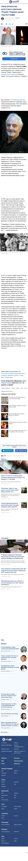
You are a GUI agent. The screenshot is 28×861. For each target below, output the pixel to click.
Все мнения (4, 732)
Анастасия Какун (9, 18)
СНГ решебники (4, 799)
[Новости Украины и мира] (3, 456)
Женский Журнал (5, 843)
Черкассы (3, 775)
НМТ (15, 797)
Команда (16, 742)
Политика (16, 758)
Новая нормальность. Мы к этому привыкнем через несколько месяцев (8, 705)
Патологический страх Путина (9, 713)
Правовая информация (6, 745)
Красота (3, 840)
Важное (3, 459)
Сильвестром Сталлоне (8, 74)
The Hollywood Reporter (17, 100)
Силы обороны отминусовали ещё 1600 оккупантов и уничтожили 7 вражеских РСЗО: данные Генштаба (13, 570)
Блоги (3, 763)
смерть (25, 388)
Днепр (15, 773)
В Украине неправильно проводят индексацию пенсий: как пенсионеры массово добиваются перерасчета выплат (12, 556)
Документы (16, 749)
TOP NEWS (4, 538)
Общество (17, 763)
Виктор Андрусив (5, 651)
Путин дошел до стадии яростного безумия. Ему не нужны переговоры (8, 695)
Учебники (16, 793)
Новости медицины (5, 831)
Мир (2, 761)
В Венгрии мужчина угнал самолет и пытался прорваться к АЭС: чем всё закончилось (12, 582)
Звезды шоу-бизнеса (6, 388)
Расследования (18, 761)
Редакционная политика (6, 391)
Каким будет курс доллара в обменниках (11, 481)
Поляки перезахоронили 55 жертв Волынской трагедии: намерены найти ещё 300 (10, 505)
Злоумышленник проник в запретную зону (11, 586)
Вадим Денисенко (5, 709)
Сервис (15, 808)
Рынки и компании (5, 824)
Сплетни (16, 838)
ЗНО (2, 797)
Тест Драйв (4, 806)
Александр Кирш (5, 728)
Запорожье (3, 773)
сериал (17, 388)
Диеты (2, 817)
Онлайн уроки (4, 795)
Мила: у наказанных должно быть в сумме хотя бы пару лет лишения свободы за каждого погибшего (10, 724)
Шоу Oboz (17, 18)
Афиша (2, 838)
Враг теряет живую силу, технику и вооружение (12, 574)
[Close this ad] (27, 853)
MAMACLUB (16, 831)
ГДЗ (2, 793)
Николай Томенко (5, 671)
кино (22, 388)
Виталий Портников (6, 661)
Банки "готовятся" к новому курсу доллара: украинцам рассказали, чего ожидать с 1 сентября (13, 477)
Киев (2, 770)
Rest (2, 640)
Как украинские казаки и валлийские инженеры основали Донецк (10, 667)
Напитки (16, 815)
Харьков (16, 770)
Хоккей (3, 784)
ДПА (15, 795)
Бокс (15, 784)
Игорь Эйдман (4, 716)
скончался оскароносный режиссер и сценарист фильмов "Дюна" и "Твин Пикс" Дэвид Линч (13, 375)
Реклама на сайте (5, 749)
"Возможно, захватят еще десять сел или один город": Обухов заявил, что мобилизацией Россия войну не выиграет (10, 490)
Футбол (3, 782)
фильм (13, 388)
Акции (2, 808)
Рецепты (3, 815)
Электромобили (17, 806)
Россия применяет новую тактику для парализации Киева (10, 647)
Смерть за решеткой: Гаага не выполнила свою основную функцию (9, 657)
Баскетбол (16, 782)
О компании (4, 742)
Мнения (3, 644)
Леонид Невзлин (5, 699)
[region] (14, 88)
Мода (15, 840)
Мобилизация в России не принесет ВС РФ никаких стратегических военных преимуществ (10, 495)
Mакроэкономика (18, 824)
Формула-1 (3, 786)
